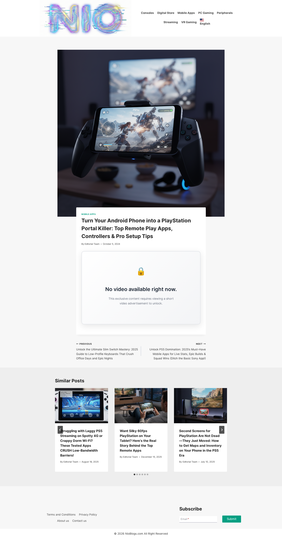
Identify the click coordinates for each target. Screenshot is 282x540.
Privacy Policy (88, 514)
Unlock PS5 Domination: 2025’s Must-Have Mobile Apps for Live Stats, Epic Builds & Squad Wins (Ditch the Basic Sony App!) (177, 351)
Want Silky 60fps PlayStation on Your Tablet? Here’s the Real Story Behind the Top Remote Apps (138, 440)
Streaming (171, 22)
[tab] (134, 474)
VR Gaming (189, 22)
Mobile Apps (186, 13)
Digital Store (165, 13)
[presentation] (81, 405)
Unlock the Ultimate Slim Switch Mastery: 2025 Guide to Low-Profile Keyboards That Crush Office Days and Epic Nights (107, 351)
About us (63, 520)
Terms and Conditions (61, 514)
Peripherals (225, 13)
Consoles (147, 13)
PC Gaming (206, 13)
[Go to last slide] (60, 430)
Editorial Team (92, 244)
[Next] (221, 430)
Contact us (79, 520)
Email (185, 519)
